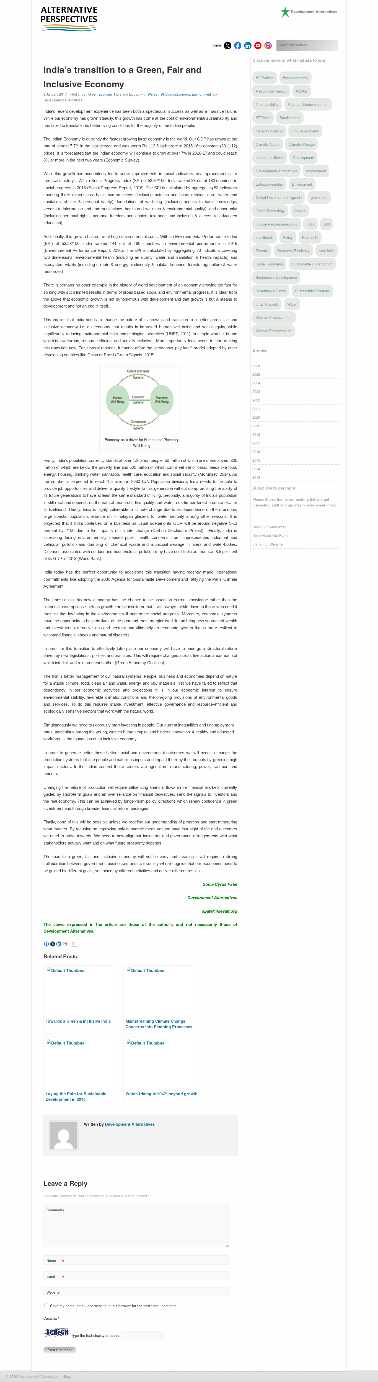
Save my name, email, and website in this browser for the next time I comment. (114, 1305)
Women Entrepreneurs (274, 330)
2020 (256, 417)
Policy (288, 237)
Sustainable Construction (312, 264)
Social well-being (269, 264)
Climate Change (302, 144)
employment (316, 170)
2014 (256, 468)
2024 (256, 382)
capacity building (269, 131)
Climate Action (267, 144)
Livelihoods (265, 237)
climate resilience (270, 157)
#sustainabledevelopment (308, 104)
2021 (256, 408)
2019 (256, 425)
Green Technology (270, 210)
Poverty (262, 250)
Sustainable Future (271, 290)
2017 (256, 443)
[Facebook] (46, 943)
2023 (256, 391)
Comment (55, 1210)
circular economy (305, 131)
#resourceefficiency (271, 91)
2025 (256, 374)
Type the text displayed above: (95, 1335)
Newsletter (277, 526)
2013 (256, 477)
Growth (299, 210)
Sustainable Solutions (312, 290)
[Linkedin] (58, 943)
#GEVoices (265, 77)
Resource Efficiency (293, 250)
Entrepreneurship (269, 184)
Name (55, 1261)
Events (285, 535)
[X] (52, 943)
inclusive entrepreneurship (276, 224)
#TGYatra (263, 117)
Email (55, 1277)
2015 (256, 460)
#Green (153, 94)
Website (52, 1292)
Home (216, 45)
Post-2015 (310, 237)
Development (303, 157)
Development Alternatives (130, 1124)
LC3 (326, 224)
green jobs (319, 197)
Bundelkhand (289, 117)
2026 (256, 365)
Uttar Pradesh (267, 304)
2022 (256, 400)
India (117, 94)
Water (292, 304)
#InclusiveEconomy (175, 94)
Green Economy (100, 94)
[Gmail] (64, 943)
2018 (256, 434)
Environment (201, 94)
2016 (256, 451)
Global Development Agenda (279, 197)
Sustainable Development (276, 277)
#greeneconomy (295, 77)
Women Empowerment (274, 317)
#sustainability (267, 104)
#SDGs (302, 91)
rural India (327, 250)
